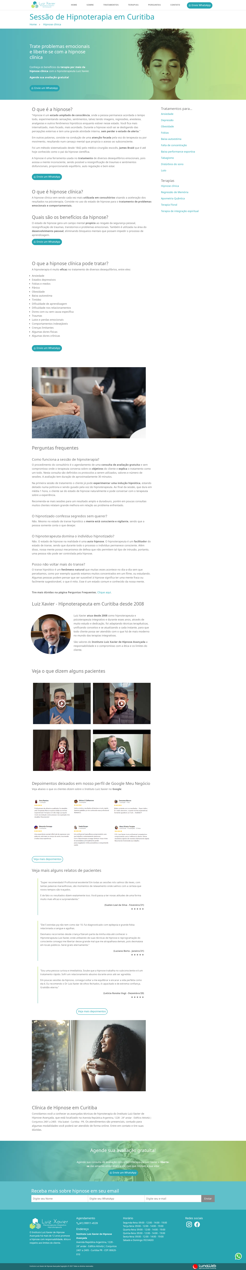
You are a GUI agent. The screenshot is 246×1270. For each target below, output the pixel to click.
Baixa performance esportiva (178, 151)
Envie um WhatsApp (46, 88)
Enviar (208, 1198)
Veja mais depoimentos (47, 859)
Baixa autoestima (171, 139)
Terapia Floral (169, 204)
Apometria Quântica (173, 198)
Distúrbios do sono (172, 164)
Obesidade (167, 126)
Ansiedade (167, 114)
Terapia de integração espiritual (180, 211)
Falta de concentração (174, 145)
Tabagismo (167, 158)
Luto (163, 170)
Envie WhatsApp (201, 5)
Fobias (165, 132)
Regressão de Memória (174, 192)
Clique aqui (104, 592)
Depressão (167, 120)
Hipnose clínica (170, 186)
